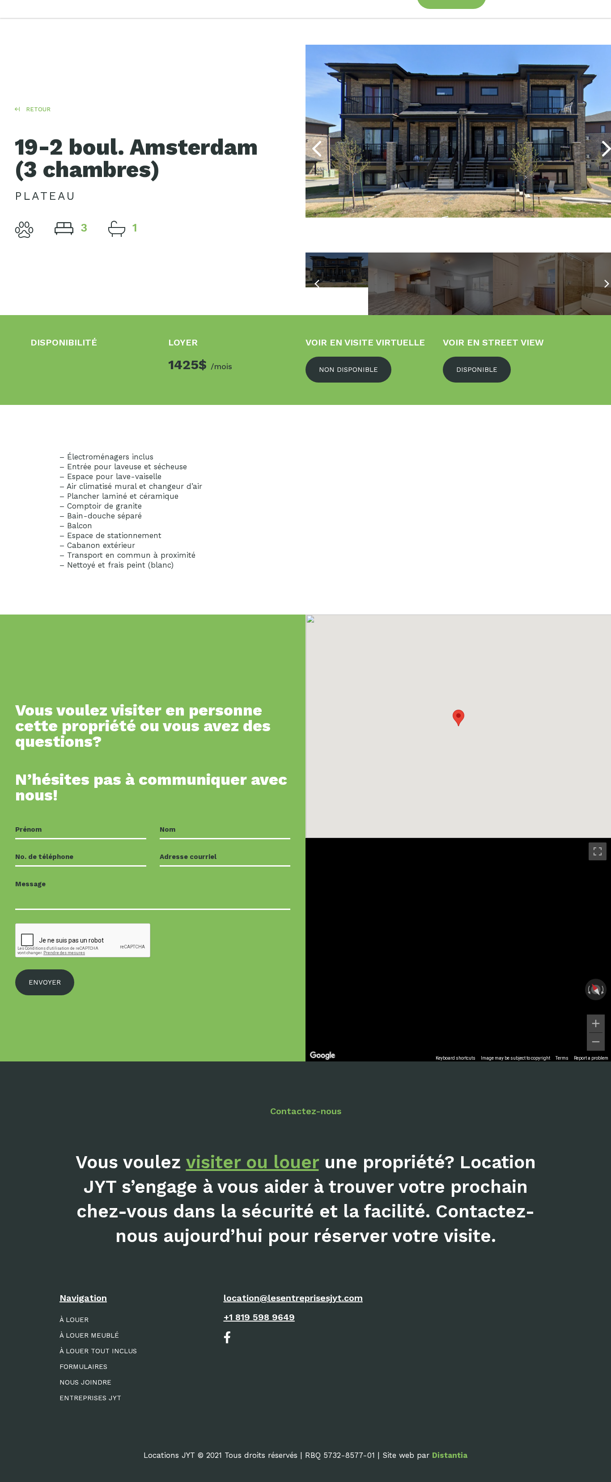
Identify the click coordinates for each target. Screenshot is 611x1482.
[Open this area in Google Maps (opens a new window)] (322, 1055)
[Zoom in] (596, 1023)
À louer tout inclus (98, 1351)
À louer (74, 1320)
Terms (562, 1058)
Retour (37, 109)
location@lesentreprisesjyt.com (293, 1298)
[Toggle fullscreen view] (598, 851)
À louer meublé (89, 1335)
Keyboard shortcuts (455, 1058)
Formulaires (83, 1367)
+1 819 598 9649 (259, 1317)
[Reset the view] (595, 989)
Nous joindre (85, 1382)
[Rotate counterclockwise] (588, 989)
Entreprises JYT (90, 1398)
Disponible (476, 370)
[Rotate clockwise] (603, 989)
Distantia (449, 1455)
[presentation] (317, 148)
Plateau (45, 195)
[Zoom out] (596, 1042)
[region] (458, 949)
